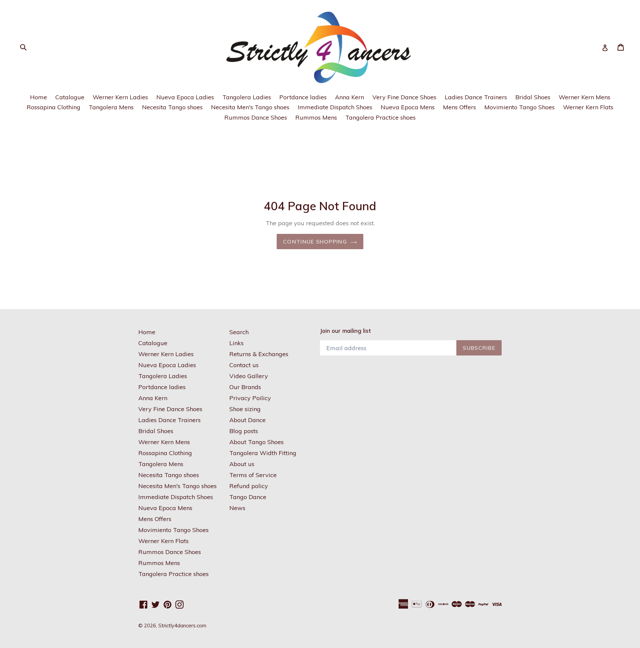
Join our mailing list (345, 330)
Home (38, 97)
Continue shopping (315, 241)
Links (236, 343)
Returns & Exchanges (258, 354)
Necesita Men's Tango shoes (250, 107)
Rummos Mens (316, 117)
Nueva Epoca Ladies (185, 97)
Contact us (244, 365)
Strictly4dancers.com (182, 625)
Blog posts (243, 431)
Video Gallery (248, 376)
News (237, 508)
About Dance (247, 420)
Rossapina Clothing (53, 107)
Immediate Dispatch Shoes (335, 107)
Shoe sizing (245, 409)
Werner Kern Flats (588, 107)
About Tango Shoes (256, 442)
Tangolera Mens (111, 107)
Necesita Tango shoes (172, 107)
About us (241, 464)
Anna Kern (349, 97)
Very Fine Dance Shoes (404, 97)
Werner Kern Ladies (120, 97)
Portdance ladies (303, 97)
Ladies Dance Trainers (476, 97)
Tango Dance (247, 497)
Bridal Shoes (532, 97)
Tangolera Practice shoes (380, 117)
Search (239, 332)
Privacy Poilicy (250, 398)
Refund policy (248, 486)
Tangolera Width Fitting (262, 453)
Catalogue (69, 97)
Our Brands (245, 387)
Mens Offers (459, 107)
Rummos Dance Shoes (255, 117)
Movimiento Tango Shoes (519, 107)
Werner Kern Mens (584, 97)
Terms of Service (253, 475)
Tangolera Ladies (246, 97)
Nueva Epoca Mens (408, 107)
